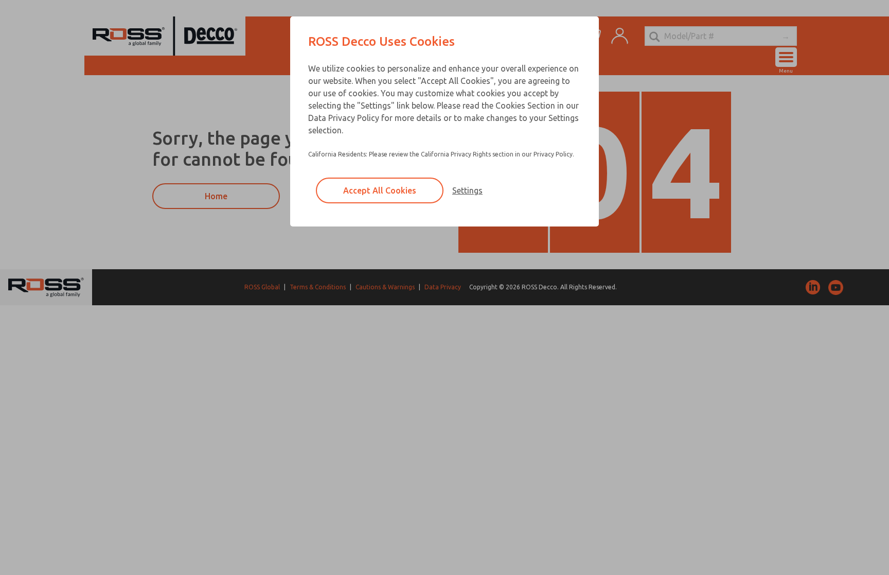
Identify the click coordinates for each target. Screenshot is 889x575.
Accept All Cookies (379, 190)
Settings (467, 190)
